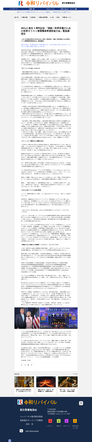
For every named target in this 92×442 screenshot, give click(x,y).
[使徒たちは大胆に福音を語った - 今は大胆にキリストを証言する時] (24, 381)
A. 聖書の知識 (24, 17)
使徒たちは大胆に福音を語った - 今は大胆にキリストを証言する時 (24, 390)
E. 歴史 (57, 17)
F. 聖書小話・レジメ (66, 17)
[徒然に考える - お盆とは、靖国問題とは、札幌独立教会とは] (46, 381)
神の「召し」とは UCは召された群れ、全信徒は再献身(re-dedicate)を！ (67, 390)
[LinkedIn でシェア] (28, 365)
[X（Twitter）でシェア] (25, 365)
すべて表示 (75, 373)
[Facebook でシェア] (21, 365)
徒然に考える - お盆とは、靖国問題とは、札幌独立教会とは (46, 390)
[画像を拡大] (27, 318)
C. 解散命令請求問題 (42, 17)
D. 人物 (51, 17)
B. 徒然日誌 (32, 17)
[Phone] (21, 430)
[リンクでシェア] (31, 365)
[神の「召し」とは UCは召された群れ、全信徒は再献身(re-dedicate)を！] (68, 381)
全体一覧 (16, 17)
